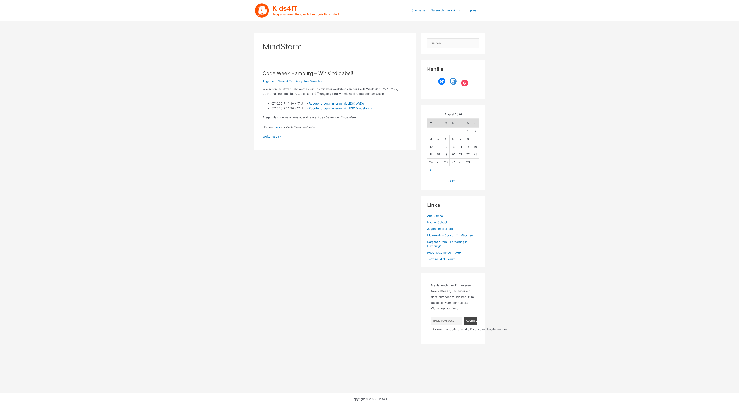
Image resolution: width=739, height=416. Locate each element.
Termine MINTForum (441, 259)
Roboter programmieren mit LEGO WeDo (336, 103)
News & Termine (289, 81)
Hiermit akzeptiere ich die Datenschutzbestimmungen (471, 329)
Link (278, 127)
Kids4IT (285, 8)
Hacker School (437, 222)
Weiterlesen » (272, 136)
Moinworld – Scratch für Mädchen (450, 235)
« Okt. (452, 181)
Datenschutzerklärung (446, 10)
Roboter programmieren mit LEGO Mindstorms (340, 108)
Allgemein (269, 81)
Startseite (418, 10)
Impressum (474, 10)
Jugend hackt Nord (440, 229)
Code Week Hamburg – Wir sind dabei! (308, 73)
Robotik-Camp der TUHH (444, 252)
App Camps (435, 216)
